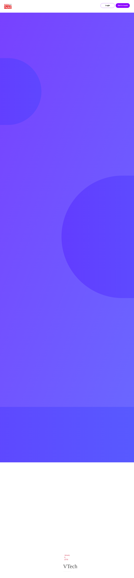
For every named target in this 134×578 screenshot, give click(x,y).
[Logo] (8, 6)
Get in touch (123, 5)
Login (107, 5)
